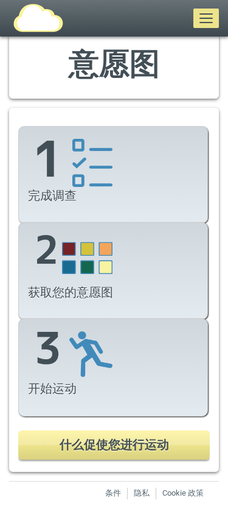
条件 (113, 492)
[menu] (206, 18)
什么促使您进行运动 (114, 444)
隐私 (142, 492)
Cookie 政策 (183, 492)
